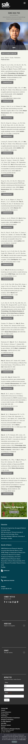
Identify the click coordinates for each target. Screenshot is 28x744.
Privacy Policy (5, 714)
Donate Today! (13, 512)
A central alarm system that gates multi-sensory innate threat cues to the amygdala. (13, 257)
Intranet (3, 727)
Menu (14, 47)
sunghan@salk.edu (6, 588)
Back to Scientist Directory (9, 53)
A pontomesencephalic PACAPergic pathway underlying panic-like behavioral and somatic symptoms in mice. (13, 185)
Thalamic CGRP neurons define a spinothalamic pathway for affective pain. (13, 71)
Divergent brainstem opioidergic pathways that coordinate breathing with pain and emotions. (13, 290)
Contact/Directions (6, 712)
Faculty (11, 57)
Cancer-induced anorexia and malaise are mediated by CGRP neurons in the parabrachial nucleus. (13, 327)
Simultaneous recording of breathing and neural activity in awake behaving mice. (14, 272)
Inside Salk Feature (9, 580)
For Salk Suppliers (6, 721)
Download (6, 570)
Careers (3, 710)
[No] (26, 738)
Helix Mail (3, 723)
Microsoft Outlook (6, 725)
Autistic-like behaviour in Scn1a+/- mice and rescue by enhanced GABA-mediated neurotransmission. (13, 422)
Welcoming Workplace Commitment (10, 717)
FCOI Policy (4, 716)
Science (7, 57)
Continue (14, 741)
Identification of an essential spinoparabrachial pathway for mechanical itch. (12, 206)
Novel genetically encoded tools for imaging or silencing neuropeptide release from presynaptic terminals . (13, 239)
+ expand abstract (7, 82)
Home (2, 57)
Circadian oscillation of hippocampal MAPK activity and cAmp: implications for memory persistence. (12, 466)
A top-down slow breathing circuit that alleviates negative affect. (13, 220)
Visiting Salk (4, 708)
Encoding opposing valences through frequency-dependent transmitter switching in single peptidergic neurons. (13, 129)
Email (8, 692)
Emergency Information (7, 719)
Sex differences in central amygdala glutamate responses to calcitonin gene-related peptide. (14, 92)
